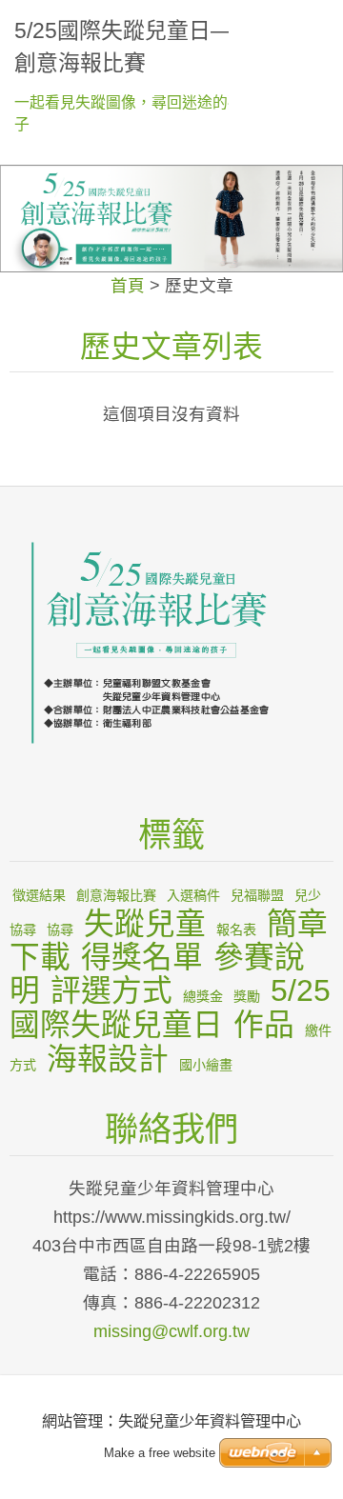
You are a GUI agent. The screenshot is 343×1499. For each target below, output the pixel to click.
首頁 (128, 285)
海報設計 (108, 1059)
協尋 (60, 929)
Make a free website (159, 1453)
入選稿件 (193, 895)
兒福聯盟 (257, 895)
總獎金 (203, 996)
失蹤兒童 (145, 924)
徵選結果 (39, 895)
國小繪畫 (205, 1064)
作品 (263, 1025)
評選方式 (111, 990)
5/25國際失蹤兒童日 (170, 1007)
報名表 (236, 929)
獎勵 (246, 996)
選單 (309, 23)
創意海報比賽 (116, 895)
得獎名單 (142, 957)
